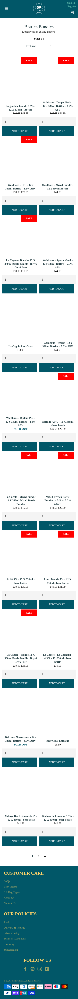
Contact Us (10, 903)
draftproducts (17, 981)
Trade (7, 922)
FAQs (7, 881)
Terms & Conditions (15, 938)
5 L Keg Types (12, 892)
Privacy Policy (12, 933)
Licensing (9, 944)
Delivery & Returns (14, 927)
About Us (9, 898)
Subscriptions (11, 949)
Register (71, 6)
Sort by (39, 38)
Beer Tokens (10, 886)
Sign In (71, 2)
